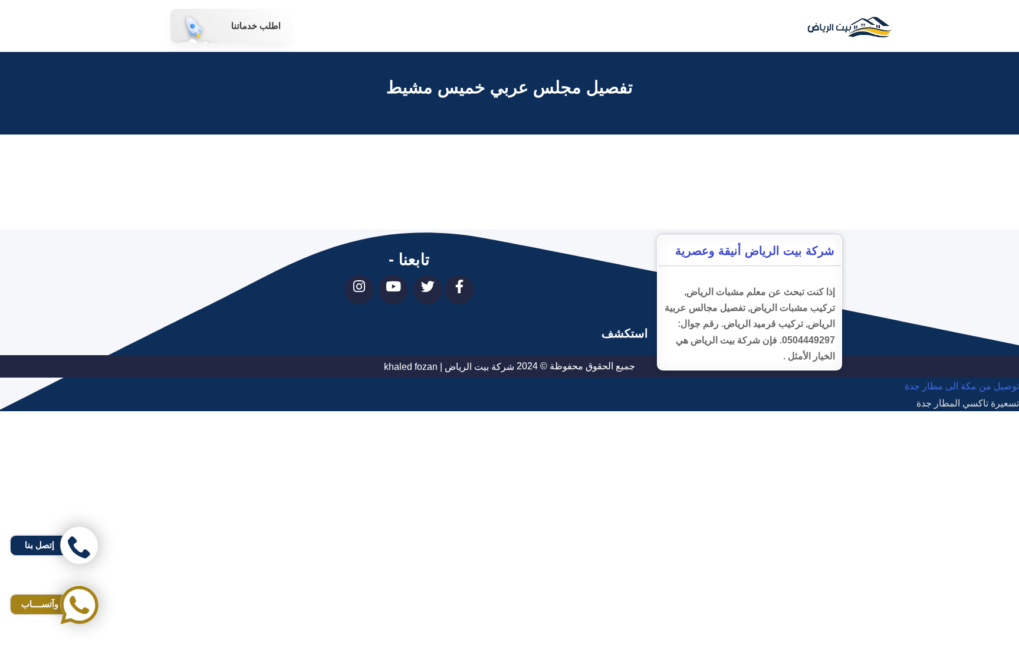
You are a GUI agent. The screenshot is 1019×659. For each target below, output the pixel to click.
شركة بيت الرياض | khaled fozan (449, 367)
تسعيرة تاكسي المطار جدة (967, 403)
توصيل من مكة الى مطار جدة (962, 387)
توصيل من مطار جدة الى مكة (962, 437)
